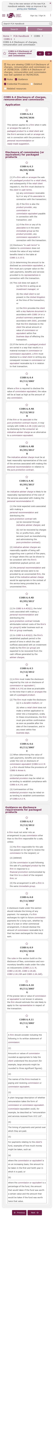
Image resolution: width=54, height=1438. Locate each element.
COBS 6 (8, 39)
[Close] (50, 3)
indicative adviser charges (28, 525)
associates (37, 196)
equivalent (21, 333)
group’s (16, 627)
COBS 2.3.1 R (29, 968)
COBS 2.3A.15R (14, 974)
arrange (37, 134)
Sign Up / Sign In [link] (37, 15)
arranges (14, 128)
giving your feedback (26, 9)
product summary (24, 317)
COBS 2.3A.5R (14, 971)
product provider (24, 207)
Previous (21, 1212)
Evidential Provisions (18, 84)
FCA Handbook (21, 36)
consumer (30, 429)
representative (25, 1005)
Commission (14, 1109)
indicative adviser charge (18, 432)
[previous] (40, 53)
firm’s (33, 560)
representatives (31, 275)
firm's (13, 134)
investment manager (26, 289)
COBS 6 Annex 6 (17, 770)
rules (13, 958)
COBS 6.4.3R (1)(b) (28, 426)
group (19, 630)
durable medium (31, 703)
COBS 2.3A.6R (29, 971)
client (16, 190)
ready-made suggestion (18, 144)
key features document (33, 311)
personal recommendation (19, 141)
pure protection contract (18, 423)
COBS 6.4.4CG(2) (24, 635)
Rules (10, 79)
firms (27, 1079)
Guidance (23, 79)
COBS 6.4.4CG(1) (24, 608)
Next (33, 1212)
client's (39, 1142)
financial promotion (19, 872)
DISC (34, 321)
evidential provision (19, 778)
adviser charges (17, 657)
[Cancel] (51, 61)
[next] (48, 53)
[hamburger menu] (3, 15)
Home (6, 36)
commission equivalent (27, 214)
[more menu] (50, 15)
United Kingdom (37, 297)
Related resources (16, 88)
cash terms (26, 190)
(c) (43, 426)
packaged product (15, 131)
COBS (37, 36)
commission (29, 193)
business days (22, 336)
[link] (14, 15)
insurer (34, 423)
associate (27, 420)
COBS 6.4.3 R (16, 688)
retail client (34, 131)
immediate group (24, 231)
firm (32, 125)
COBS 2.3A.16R (34, 974)
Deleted (38, 84)
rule (19, 283)
